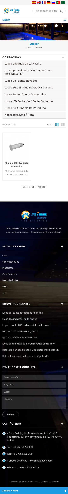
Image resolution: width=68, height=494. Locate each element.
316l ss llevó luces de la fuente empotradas (25, 356)
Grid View (57, 124)
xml (4, 293)
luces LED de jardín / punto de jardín (29, 101)
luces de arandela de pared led (25, 108)
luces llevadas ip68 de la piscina (19, 319)
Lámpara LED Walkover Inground (19, 331)
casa (5, 255)
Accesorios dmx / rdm (19, 115)
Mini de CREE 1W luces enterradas (16, 165)
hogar (29, 47)
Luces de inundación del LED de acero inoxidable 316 (30, 350)
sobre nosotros (10, 262)
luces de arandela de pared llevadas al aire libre (28, 344)
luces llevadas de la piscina (23, 64)
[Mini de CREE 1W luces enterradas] (16, 146)
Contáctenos (9, 274)
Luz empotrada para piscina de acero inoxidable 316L (28, 72)
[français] (44, 2)
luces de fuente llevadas (21, 81)
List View (63, 124)
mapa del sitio (10, 280)
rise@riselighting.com (40, 461)
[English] (39, 2)
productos (7, 268)
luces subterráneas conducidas (25, 94)
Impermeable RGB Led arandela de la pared (26, 325)
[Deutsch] (48, 2)
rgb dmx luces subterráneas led (19, 337)
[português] (58, 2)
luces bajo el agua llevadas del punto (29, 88)
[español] (34, 2)
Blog (4, 286)
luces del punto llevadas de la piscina (22, 313)
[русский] (53, 2)
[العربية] (63, 2)
